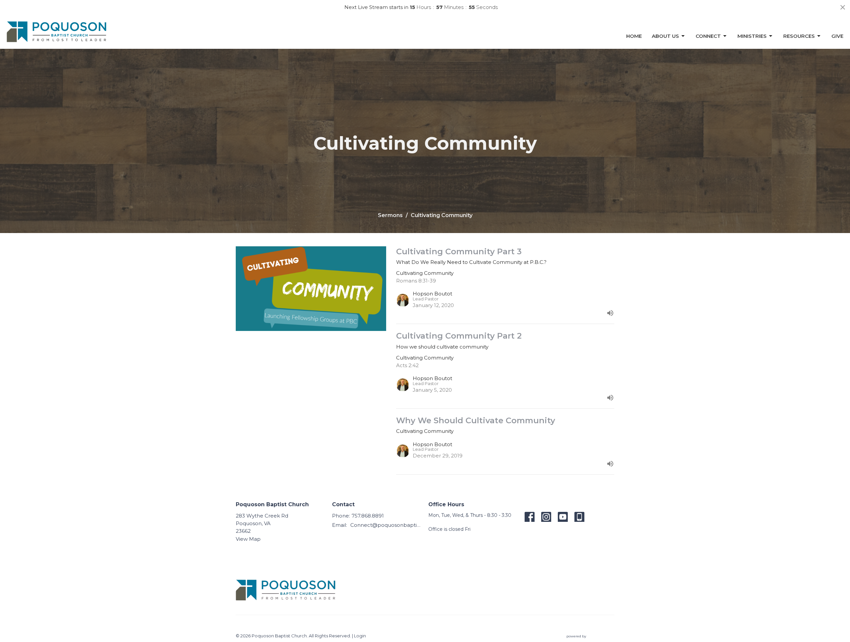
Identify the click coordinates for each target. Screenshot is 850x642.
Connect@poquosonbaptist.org (386, 525)
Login (360, 635)
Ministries (752, 36)
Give (837, 36)
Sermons (390, 215)
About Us (665, 36)
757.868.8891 (368, 516)
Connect (708, 36)
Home (634, 36)
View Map (248, 539)
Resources (799, 36)
